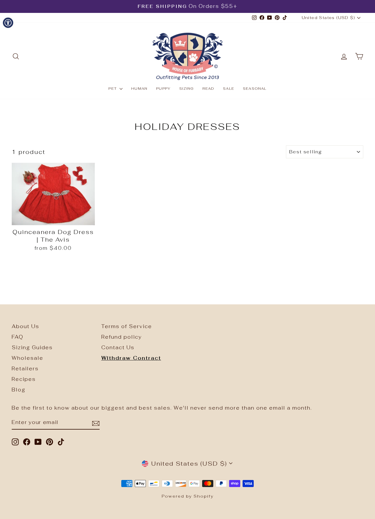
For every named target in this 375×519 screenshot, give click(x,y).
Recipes (24, 379)
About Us (25, 326)
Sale (228, 88)
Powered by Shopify (188, 496)
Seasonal (255, 88)
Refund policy (121, 337)
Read (208, 88)
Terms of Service (126, 326)
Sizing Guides (32, 347)
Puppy (163, 88)
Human (139, 88)
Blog (18, 389)
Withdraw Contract (131, 358)
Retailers (25, 368)
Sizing (186, 88)
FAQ (17, 337)
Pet (113, 88)
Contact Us (117, 347)
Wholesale (27, 358)
